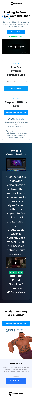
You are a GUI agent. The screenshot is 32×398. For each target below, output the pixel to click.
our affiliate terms (17, 126)
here (23, 137)
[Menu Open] (16, 6)
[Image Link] (16, 272)
